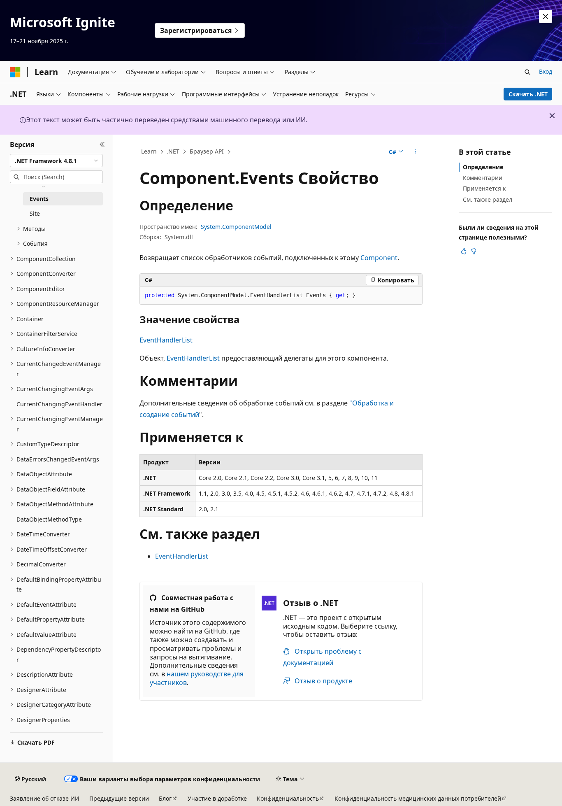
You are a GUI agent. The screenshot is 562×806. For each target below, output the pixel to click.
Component (378, 257)
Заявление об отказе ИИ (44, 798)
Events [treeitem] (39, 199)
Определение (483, 167)
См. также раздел (487, 199)
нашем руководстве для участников (197, 678)
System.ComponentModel (236, 227)
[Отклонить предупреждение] (545, 16)
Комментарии (482, 178)
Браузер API (207, 151)
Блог (165, 798)
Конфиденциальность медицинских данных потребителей (417, 798)
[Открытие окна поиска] (527, 72)
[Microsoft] (15, 72)
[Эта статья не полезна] (473, 251)
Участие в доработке (217, 798)
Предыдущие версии (119, 798)
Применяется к (484, 188)
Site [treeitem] (35, 213)
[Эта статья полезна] (464, 251)
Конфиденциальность (288, 798)
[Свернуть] (102, 144)
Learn (149, 151)
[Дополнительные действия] (415, 151)
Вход (545, 71)
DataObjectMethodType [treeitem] (49, 519)
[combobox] (56, 160)
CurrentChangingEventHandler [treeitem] (59, 404)
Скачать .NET (528, 94)
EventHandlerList (166, 340)
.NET (173, 151)
